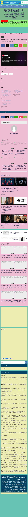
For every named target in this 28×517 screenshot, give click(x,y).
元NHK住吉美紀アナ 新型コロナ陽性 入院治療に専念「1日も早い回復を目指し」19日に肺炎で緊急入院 (6, 93)
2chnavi (3, 329)
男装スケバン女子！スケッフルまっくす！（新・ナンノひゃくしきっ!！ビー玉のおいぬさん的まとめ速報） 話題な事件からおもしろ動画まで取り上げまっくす (14, 417)
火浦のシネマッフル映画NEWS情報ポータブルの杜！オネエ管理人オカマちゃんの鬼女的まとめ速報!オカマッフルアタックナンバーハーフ (14, 434)
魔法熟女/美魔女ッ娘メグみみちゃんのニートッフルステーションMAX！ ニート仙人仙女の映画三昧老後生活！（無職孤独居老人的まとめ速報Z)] (13, 390)
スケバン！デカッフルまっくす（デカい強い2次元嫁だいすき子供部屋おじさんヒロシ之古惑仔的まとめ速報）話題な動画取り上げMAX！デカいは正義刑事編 (14, 449)
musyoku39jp (14, 133)
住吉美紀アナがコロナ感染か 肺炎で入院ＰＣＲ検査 (18, 91)
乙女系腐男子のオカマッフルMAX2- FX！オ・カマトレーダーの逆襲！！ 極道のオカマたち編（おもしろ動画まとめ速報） (13, 384)
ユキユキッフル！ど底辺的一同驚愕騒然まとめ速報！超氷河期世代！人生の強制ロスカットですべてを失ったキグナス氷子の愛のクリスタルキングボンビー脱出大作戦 (14, 466)
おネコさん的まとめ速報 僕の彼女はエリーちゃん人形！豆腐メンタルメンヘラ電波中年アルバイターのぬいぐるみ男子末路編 (14, 379)
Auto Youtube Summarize (12, 67)
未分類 (2, 175)
